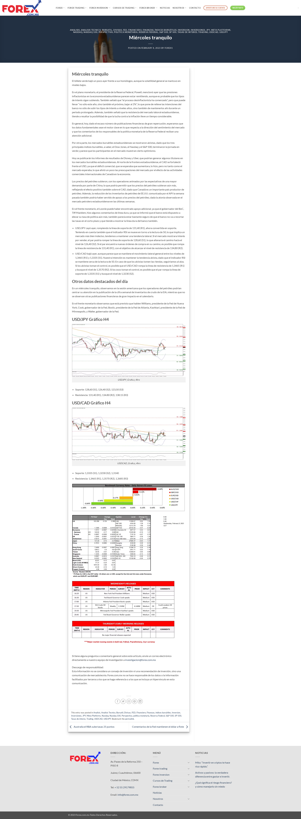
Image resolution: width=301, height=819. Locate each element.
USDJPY (223, 32)
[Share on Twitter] (123, 701)
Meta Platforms (220, 30)
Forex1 (169, 48)
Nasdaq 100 (90, 32)
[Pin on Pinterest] (134, 701)
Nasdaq (77, 32)
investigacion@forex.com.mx (140, 659)
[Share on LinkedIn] (140, 701)
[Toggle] (188, 762)
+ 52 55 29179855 (124, 787)
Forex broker (147, 8)
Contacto (195, 8)
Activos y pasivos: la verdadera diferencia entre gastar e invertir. (212, 774)
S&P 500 (163, 32)
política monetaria (126, 32)
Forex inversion (98, 8)
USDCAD (213, 32)
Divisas (117, 30)
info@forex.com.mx (128, 794)
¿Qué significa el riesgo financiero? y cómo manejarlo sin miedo (213, 784)
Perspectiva (106, 32)
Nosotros (178, 8)
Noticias (165, 8)
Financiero (135, 30)
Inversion (184, 30)
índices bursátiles (166, 30)
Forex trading (76, 8)
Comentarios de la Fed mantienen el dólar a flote (158, 726)
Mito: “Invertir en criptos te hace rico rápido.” (212, 764)
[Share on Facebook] (117, 701)
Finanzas (148, 30)
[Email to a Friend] (129, 701)
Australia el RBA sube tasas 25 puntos (93, 726)
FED (125, 30)
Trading (203, 32)
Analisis (75, 30)
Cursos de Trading (123, 8)
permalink (129, 719)
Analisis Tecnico (91, 30)
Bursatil (107, 30)
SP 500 (173, 32)
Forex (59, 8)
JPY (208, 30)
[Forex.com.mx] (26, 8)
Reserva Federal (148, 32)
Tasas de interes (187, 32)
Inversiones (198, 30)
